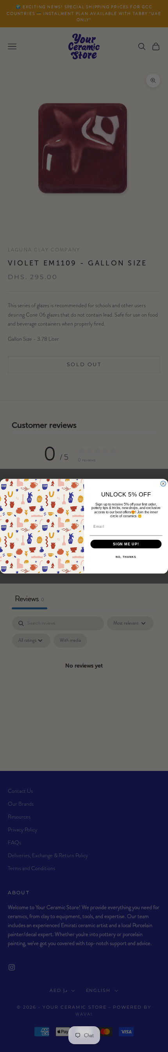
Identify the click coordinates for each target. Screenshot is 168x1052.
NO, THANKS (126, 557)
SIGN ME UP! (126, 544)
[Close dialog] (163, 483)
